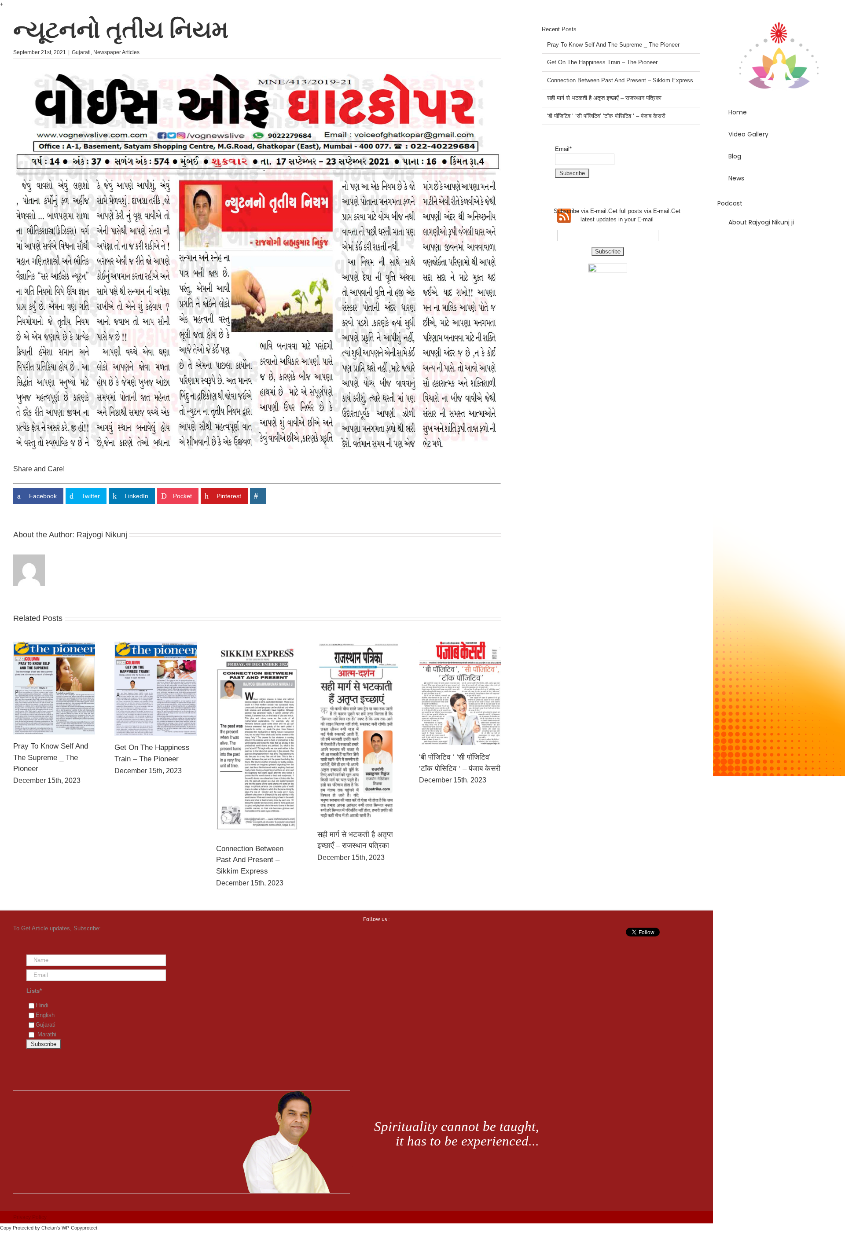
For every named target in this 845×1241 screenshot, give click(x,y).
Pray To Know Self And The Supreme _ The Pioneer (50, 757)
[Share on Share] (258, 496)
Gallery (54, 688)
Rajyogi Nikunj (102, 534)
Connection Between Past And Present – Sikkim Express (249, 859)
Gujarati (81, 52)
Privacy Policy (30, 1217)
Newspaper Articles (116, 52)
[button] (779, 247)
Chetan (49, 1227)
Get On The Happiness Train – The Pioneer (602, 62)
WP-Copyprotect (79, 1227)
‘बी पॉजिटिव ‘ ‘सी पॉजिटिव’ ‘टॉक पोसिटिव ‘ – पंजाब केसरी (606, 116)
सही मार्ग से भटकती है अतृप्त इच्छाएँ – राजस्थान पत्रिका (604, 98)
